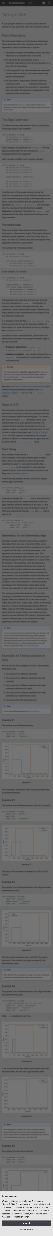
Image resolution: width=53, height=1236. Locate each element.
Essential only (26, 1229)
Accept (26, 1223)
